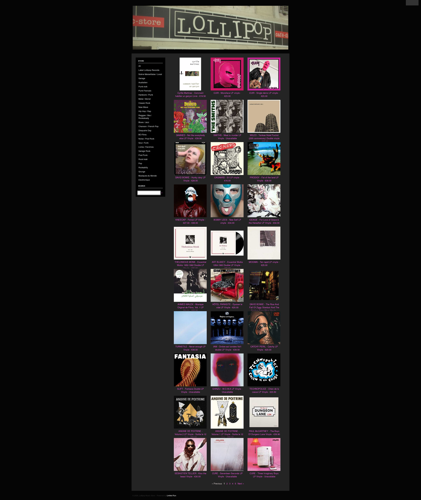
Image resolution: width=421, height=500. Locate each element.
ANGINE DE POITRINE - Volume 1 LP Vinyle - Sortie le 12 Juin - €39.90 (227, 434)
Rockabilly (143, 167)
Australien (143, 82)
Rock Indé (143, 159)
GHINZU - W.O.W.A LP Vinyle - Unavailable (227, 390)
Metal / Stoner (144, 98)
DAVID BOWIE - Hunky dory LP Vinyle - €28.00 (190, 179)
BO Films (142, 134)
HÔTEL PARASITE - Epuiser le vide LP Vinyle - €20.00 (227, 306)
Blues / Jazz (143, 122)
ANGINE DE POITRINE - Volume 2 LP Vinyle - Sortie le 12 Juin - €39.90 (190, 434)
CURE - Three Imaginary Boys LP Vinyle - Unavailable (264, 475)
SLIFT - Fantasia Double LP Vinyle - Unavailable (190, 390)
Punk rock (142, 86)
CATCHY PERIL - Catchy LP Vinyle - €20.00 (264, 348)
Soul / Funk (143, 142)
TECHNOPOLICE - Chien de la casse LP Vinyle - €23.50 (264, 390)
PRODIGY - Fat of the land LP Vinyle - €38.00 (264, 179)
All (139, 65)
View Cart (412, 2)
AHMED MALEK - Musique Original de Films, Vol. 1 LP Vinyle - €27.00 (190, 307)
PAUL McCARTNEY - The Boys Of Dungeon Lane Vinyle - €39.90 (264, 432)
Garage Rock (144, 151)
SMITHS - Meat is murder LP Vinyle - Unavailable (227, 137)
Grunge (141, 171)
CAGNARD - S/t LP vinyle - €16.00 (227, 179)
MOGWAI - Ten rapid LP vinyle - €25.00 (264, 263)
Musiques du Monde (147, 175)
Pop (140, 163)
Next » (241, 483)
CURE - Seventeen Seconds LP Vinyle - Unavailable (227, 475)
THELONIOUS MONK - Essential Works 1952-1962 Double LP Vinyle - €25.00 (190, 265)
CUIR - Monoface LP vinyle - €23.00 (227, 94)
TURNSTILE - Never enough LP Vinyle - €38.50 (190, 348)
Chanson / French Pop (148, 126)
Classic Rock (144, 102)
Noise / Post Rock (146, 138)
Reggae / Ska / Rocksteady (145, 116)
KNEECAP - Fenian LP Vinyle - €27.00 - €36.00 (190, 221)
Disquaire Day (144, 130)
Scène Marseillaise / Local (150, 74)
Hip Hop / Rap (144, 111)
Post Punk (143, 155)
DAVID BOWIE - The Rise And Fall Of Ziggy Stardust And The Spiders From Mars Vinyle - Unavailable (264, 309)
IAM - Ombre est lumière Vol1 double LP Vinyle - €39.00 (227, 348)
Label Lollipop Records (148, 70)
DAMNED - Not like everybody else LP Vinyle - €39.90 (190, 137)
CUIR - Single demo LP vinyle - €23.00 (264, 94)
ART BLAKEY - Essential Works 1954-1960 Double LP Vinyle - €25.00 (227, 265)
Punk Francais (144, 90)
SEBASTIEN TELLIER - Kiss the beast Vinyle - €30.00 (190, 475)
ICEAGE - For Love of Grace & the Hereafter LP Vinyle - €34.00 (264, 221)
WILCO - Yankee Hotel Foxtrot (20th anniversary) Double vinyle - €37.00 (264, 138)
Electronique (144, 179)
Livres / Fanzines (146, 146)
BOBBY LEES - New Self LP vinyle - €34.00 (227, 221)
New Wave (143, 107)
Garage (141, 78)
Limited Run (171, 495)
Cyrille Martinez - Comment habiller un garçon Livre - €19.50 (190, 94)
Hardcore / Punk (145, 94)
